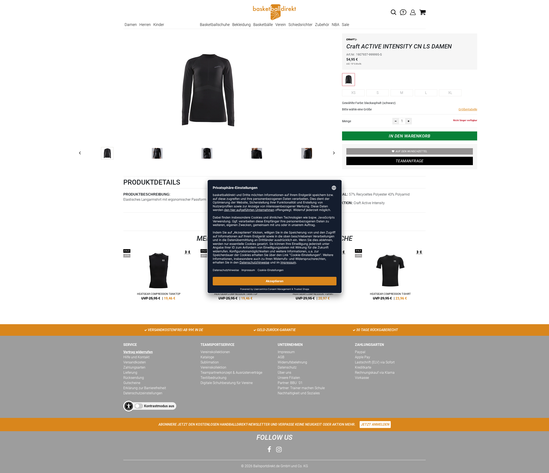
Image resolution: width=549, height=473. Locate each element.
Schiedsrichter (300, 24)
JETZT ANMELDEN (375, 424)
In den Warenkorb (409, 136)
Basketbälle (263, 24)
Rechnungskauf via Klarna (375, 373)
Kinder (158, 24)
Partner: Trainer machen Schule (301, 388)
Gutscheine (131, 383)
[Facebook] (269, 449)
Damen (131, 24)
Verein (280, 24)
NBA (335, 24)
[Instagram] (279, 449)
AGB (281, 357)
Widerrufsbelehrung (292, 362)
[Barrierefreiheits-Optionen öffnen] (128, 406)
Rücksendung (133, 378)
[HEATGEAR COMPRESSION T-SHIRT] (390, 274)
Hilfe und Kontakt (136, 357)
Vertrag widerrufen (138, 352)
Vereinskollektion (213, 367)
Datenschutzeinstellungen (142, 393)
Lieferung (130, 373)
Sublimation (210, 362)
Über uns (284, 373)
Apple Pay (362, 357)
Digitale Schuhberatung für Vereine (227, 383)
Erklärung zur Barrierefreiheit (144, 388)
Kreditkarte (363, 367)
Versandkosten (134, 362)
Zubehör (322, 24)
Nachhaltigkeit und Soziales (299, 393)
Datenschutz (287, 367)
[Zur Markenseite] (351, 40)
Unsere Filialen (289, 378)
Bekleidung (241, 24)
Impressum (286, 352)
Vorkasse (362, 378)
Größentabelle (468, 109)
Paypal (360, 352)
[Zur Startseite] (274, 12)
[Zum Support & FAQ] (403, 12)
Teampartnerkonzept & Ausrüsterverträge (231, 373)
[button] (393, 12)
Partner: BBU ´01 (290, 383)
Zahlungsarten (134, 367)
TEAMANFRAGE (410, 161)
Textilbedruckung (213, 378)
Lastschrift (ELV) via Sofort (375, 362)
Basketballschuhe (215, 24)
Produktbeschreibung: (146, 194)
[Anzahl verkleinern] (395, 121)
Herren (145, 24)
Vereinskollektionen (215, 352)
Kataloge (207, 357)
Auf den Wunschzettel (411, 151)
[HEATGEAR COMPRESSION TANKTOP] (158, 274)
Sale (345, 24)
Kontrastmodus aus (159, 406)
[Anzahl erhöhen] (408, 121)
